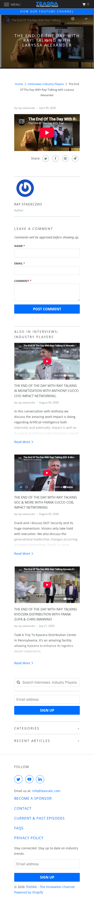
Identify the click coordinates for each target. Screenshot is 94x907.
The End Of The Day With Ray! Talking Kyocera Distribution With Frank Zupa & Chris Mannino (45, 614)
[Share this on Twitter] (45, 158)
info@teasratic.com (46, 791)
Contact (22, 808)
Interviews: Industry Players (46, 84)
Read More (22, 442)
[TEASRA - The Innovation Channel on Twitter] (19, 779)
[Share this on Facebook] (55, 158)
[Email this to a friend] (74, 158)
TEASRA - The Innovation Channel (50, 887)
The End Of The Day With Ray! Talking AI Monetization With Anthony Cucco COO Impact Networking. (46, 390)
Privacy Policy (29, 838)
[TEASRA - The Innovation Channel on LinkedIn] (41, 779)
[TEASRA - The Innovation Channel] (47, 4)
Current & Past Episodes (39, 818)
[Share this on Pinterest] (65, 158)
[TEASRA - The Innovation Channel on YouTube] (30, 779)
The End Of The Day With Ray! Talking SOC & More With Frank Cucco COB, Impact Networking (45, 502)
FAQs (19, 828)
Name (19, 246)
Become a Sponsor (33, 798)
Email (19, 263)
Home (19, 84)
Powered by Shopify (28, 892)
